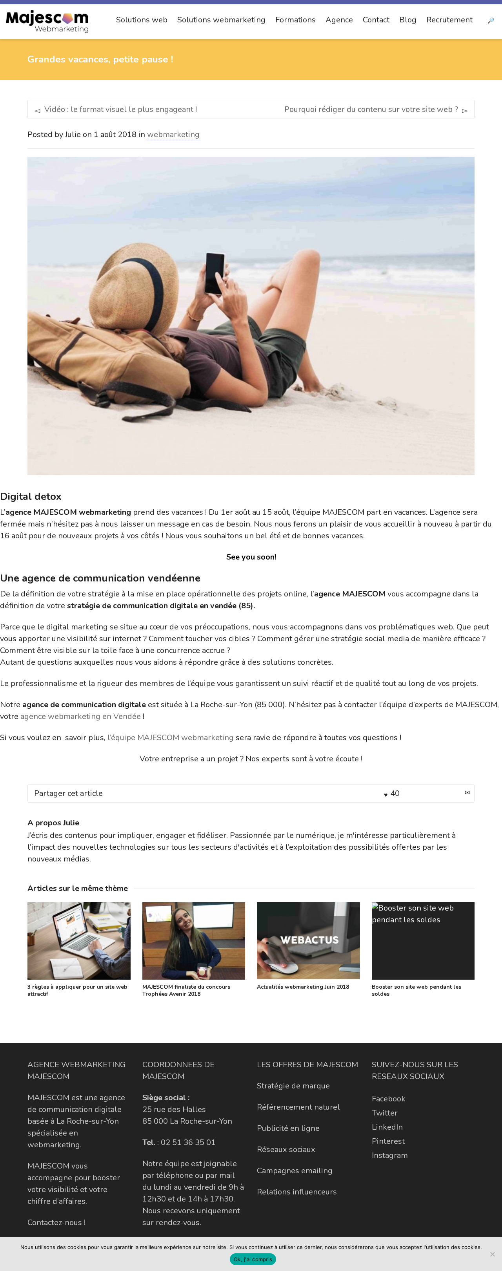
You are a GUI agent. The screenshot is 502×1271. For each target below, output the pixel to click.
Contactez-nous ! (56, 1222)
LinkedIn (387, 1127)
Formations (295, 20)
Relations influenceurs (297, 1192)
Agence (339, 20)
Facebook (389, 1099)
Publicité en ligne (288, 1128)
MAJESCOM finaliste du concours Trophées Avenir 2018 (186, 990)
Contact (376, 20)
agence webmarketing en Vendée (80, 716)
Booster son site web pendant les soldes (416, 990)
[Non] (492, 1254)
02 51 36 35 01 (188, 1142)
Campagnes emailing (295, 1170)
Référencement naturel (298, 1107)
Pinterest (388, 1141)
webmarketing (173, 134)
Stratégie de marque (293, 1086)
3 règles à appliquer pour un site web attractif (77, 990)
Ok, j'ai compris (253, 1259)
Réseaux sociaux (286, 1149)
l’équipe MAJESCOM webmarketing (170, 737)
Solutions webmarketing (221, 20)
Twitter (385, 1113)
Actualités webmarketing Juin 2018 (303, 987)
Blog (408, 20)
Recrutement (449, 20)
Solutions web (141, 20)
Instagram (390, 1155)
